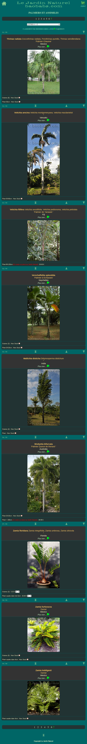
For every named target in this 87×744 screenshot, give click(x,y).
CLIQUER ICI (60, 29)
